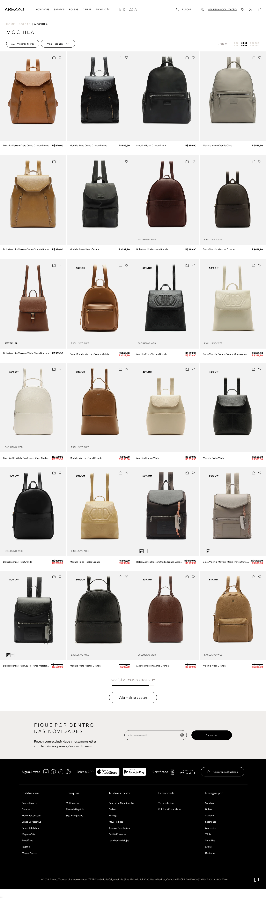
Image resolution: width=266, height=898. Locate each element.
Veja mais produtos (133, 697)
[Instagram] (45, 771)
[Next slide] (63, 96)
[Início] (14, 9)
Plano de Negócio (75, 809)
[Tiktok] (60, 771)
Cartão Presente (117, 834)
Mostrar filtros (25, 43)
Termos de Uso (166, 803)
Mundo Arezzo (29, 852)
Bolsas (73, 9)
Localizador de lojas (119, 840)
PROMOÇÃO (103, 9)
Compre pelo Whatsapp (225, 771)
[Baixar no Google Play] (134, 772)
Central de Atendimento (121, 803)
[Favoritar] (60, 57)
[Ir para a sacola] (260, 9)
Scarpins (209, 815)
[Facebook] (53, 771)
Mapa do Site (28, 834)
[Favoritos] (242, 9)
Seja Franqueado (74, 815)
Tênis (208, 834)
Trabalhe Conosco (31, 815)
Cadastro (113, 809)
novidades (42, 9)
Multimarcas (72, 803)
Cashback (27, 809)
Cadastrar (211, 735)
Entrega (113, 815)
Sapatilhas (210, 821)
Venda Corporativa (31, 821)
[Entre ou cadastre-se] (251, 9)
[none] (182, 735)
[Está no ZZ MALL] (188, 771)
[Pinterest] (68, 771)
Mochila (41, 24)
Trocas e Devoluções (119, 827)
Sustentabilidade (30, 827)
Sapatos (59, 9)
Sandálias (210, 840)
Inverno (26, 846)
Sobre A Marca (29, 803)
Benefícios (27, 840)
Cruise (87, 9)
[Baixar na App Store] (107, 772)
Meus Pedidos (116, 821)
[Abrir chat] (256, 880)
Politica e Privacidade (169, 809)
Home (10, 24)
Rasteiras (210, 852)
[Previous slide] (3, 96)
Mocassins (210, 827)
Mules (208, 846)
